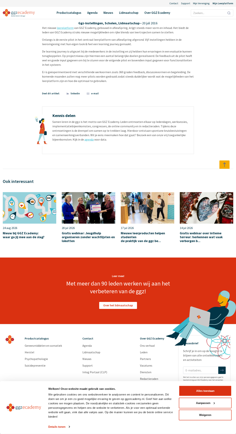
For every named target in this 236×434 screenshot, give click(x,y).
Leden (144, 352)
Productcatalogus (69, 13)
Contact (173, 3)
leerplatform (65, 28)
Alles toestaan (205, 390)
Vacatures (146, 365)
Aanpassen (203, 402)
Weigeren (205, 414)
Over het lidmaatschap (118, 305)
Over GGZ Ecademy (157, 13)
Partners (145, 359)
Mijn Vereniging (201, 3)
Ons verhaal (147, 345)
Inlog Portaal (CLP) (94, 372)
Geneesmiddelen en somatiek (43, 345)
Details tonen (56, 426)
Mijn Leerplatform (223, 3)
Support (185, 3)
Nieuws (108, 13)
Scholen (111, 23)
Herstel (29, 352)
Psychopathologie (36, 359)
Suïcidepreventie (35, 365)
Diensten (145, 372)
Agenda (92, 13)
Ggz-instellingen (90, 23)
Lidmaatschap (128, 13)
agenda (89, 139)
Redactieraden (149, 379)
